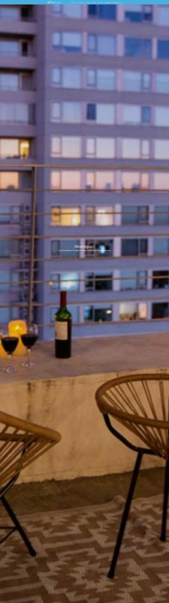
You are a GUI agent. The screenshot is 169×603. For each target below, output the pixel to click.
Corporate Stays (80, 2)
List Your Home (100, 2)
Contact (94, 2)
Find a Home (73, 2)
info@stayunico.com (117, 2)
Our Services (88, 2)
